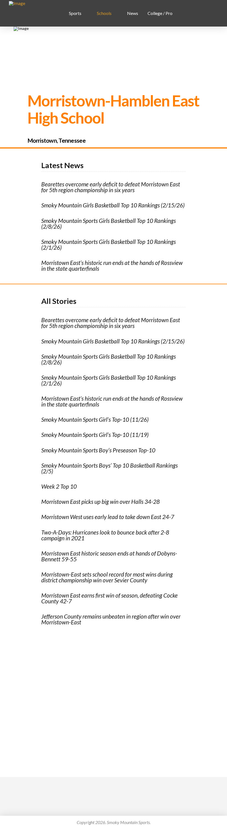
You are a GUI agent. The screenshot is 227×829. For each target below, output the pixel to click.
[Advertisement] (113, 688)
